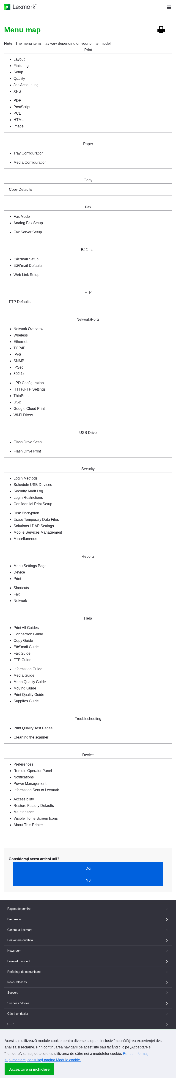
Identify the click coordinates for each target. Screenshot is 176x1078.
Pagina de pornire (18, 908)
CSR (10, 1024)
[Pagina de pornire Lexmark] (20, 7)
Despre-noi (14, 919)
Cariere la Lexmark (19, 930)
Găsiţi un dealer (17, 1013)
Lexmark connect (18, 961)
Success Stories (18, 1003)
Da (88, 868)
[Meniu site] (169, 6)
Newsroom (14, 950)
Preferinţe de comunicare (24, 971)
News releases (17, 982)
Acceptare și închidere (29, 1069)
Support (12, 992)
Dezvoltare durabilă (20, 940)
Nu (88, 880)
